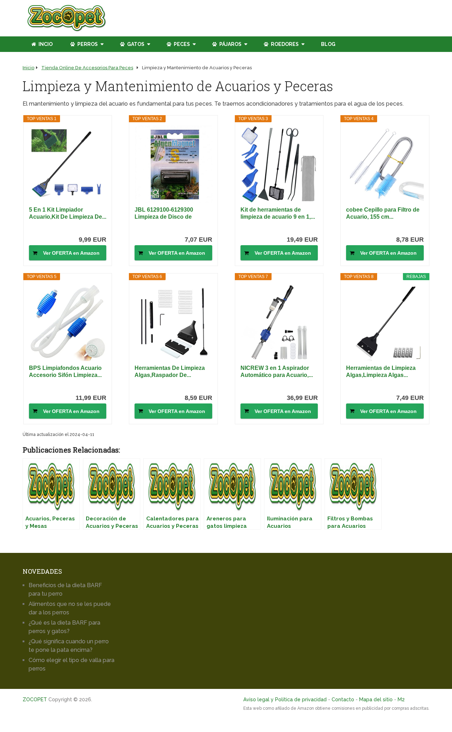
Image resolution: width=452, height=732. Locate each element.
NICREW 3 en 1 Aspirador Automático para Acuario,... (276, 371)
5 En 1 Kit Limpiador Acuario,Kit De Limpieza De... (67, 213)
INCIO (45, 44)
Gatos (135, 44)
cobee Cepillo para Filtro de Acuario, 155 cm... (383, 213)
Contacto (343, 699)
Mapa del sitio (376, 699)
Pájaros (230, 44)
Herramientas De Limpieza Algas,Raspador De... (170, 371)
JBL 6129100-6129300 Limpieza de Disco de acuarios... (164, 213)
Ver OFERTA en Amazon (71, 253)
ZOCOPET (35, 699)
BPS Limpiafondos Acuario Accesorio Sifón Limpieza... (65, 371)
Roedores (284, 44)
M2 (401, 699)
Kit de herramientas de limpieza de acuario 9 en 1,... (277, 213)
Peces (181, 44)
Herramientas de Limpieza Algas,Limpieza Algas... (381, 371)
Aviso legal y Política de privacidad (285, 699)
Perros (87, 44)
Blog (328, 44)
